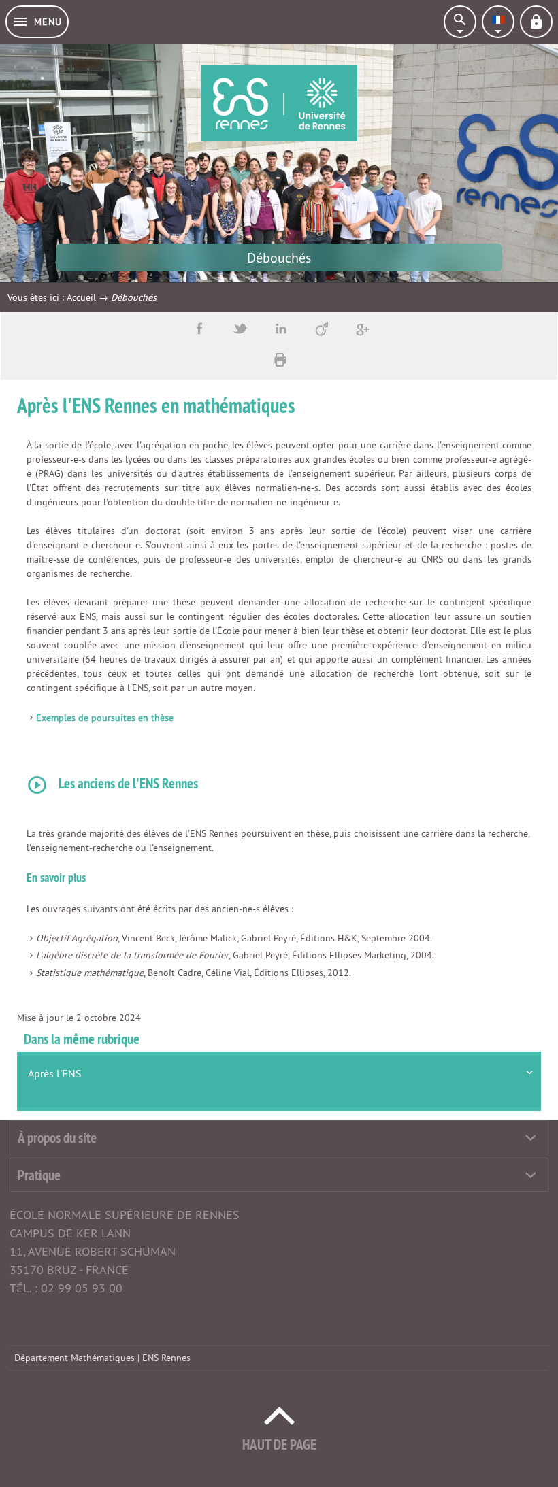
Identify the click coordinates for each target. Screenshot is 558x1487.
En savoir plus (56, 877)
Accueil (81, 297)
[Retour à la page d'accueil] (279, 103)
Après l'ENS (55, 1073)
